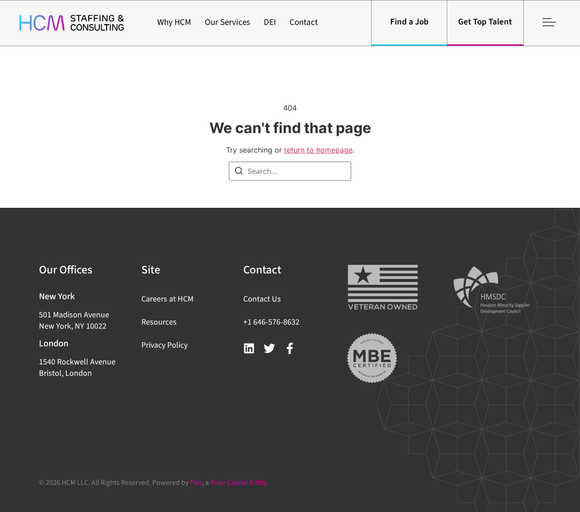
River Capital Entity (238, 483)
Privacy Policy (164, 345)
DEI (270, 22)
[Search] (239, 172)
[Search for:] (290, 171)
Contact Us (262, 299)
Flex (196, 483)
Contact (304, 22)
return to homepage (318, 149)
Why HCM (174, 22)
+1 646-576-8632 (271, 322)
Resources (159, 322)
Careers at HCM (167, 299)
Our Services (227, 22)
